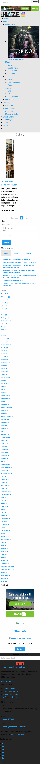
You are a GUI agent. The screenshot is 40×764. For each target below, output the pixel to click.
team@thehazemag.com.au (14, 726)
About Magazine (11, 691)
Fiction (4, 374)
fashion (4, 369)
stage (4, 545)
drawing (4, 360)
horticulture (5, 419)
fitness (4, 386)
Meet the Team (10, 697)
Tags (4, 231)
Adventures (5, 297)
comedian (5, 339)
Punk (3, 509)
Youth (4, 581)
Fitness (10, 93)
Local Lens (9, 99)
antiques (4, 300)
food (3, 392)
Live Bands (5, 449)
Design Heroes (17, 734)
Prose (10, 85)
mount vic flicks (6, 467)
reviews (4, 521)
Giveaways (7, 119)
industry (4, 425)
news (3, 476)
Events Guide (8, 116)
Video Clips (5, 575)
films (4, 380)
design (4, 354)
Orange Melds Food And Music (9, 183)
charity (4, 333)
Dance (4, 350)
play (3, 500)
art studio (5, 303)
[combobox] (20, 227)
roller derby (5, 530)
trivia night (5, 563)
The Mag (6, 102)
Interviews (12, 73)
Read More (5, 681)
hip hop (4, 413)
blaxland (4, 312)
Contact (6, 125)
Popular (16, 253)
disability (4, 357)
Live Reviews (13, 68)
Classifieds (7, 122)
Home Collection (7, 416)
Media (3, 461)
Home (6, 18)
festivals (5, 372)
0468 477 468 (8, 719)
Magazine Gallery (12, 114)
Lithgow (4, 446)
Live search (8, 226)
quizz (3, 512)
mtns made (5, 470)
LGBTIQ (4, 443)
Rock (3, 527)
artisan (4, 306)
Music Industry (6, 473)
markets (4, 458)
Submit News (10, 688)
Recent (6, 253)
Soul (3, 542)
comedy (4, 342)
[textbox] (20, 235)
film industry (5, 378)
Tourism (4, 560)
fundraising (5, 398)
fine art (4, 383)
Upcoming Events (7, 566)
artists (4, 309)
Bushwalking (6, 321)
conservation (6, 345)
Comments (27, 253)
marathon (5, 455)
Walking (4, 578)
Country (4, 348)
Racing (4, 515)
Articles (6, 21)
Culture (8, 88)
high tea (4, 410)
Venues (4, 572)
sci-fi (3, 533)
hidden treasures (7, 407)
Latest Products (6, 437)
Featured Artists (14, 82)
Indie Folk (5, 422)
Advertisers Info (11, 694)
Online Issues (10, 108)
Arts (6, 76)
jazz (3, 431)
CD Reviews (13, 70)
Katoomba (5, 434)
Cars (3, 327)
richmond (5, 524)
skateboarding (6, 539)
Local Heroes (13, 96)
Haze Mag (5, 404)
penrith (4, 488)
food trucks (5, 395)
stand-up (4, 548)
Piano (3, 497)
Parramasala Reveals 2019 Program (13, 280)
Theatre (4, 557)
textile (4, 554)
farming (4, 365)
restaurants (5, 518)
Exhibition (5, 363)
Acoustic (4, 294)
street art (4, 551)
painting (4, 482)
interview (4, 428)
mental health (6, 464)
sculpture (5, 536)
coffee (4, 336)
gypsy (4, 401)
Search (6, 242)
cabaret (4, 324)
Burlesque (5, 318)
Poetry (4, 503)
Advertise (9, 111)
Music (7, 62)
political (4, 506)
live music (5, 452)
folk (3, 389)
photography (6, 494)
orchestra (5, 479)
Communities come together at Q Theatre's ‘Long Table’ (19, 262)
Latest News (10, 24)
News (10, 65)
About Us (9, 105)
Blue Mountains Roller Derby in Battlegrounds (16, 259)
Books (4, 315)
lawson (4, 440)
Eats (9, 90)
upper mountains (7, 569)
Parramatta (5, 485)
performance (6, 491)
